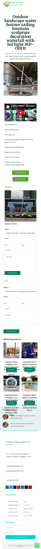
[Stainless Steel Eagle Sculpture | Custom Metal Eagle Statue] (5, 417)
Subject (8, 229)
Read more (11, 369)
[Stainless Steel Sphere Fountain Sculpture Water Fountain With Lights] (29, 350)
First (6, 245)
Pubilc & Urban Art (16, 53)
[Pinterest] (30, 487)
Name (7, 238)
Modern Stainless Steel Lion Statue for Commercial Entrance (22, 425)
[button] (20, 10)
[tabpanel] (20, 234)
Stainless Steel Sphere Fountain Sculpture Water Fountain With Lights (29, 367)
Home (7, 53)
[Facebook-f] (7, 487)
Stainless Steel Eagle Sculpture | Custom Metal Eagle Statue (22, 417)
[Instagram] (15, 487)
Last (22, 245)
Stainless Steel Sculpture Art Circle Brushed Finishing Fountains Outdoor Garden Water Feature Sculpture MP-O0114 (11, 405)
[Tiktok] (26, 487)
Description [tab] (8, 187)
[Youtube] (18, 487)
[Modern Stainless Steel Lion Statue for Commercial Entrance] (5, 425)
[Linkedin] (22, 487)
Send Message (12, 273)
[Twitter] (11, 487)
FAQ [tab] (6, 281)
